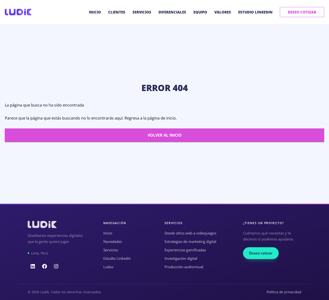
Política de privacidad (284, 292)
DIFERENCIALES (172, 12)
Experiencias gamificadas (185, 249)
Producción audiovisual (183, 266)
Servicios (110, 249)
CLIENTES (116, 12)
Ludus (108, 266)
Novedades (112, 241)
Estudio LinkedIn (255, 12)
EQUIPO (200, 12)
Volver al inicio (165, 135)
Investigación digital (180, 258)
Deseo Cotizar (302, 12)
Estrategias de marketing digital (190, 241)
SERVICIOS (141, 12)
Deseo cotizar (260, 253)
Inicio (95, 12)
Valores (222, 12)
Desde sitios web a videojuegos (190, 233)
